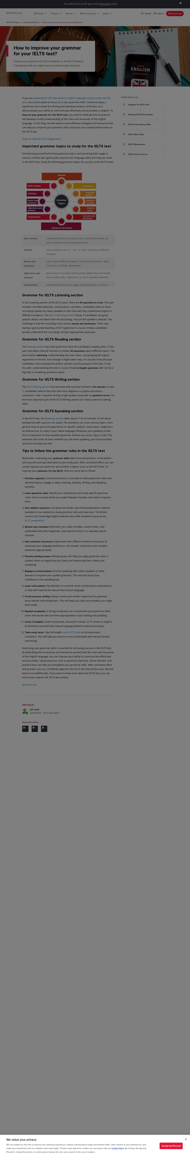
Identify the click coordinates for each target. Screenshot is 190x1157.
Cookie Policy (117, 1148)
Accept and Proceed (171, 1146)
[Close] (186, 1139)
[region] (95, 1146)
